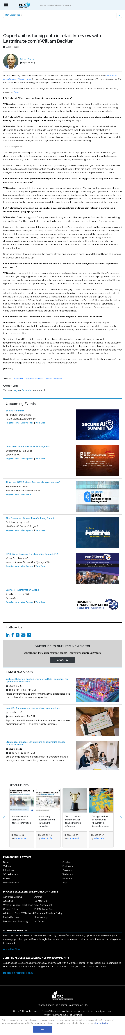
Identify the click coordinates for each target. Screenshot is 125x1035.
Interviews (8, 870)
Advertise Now (11, 949)
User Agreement (43, 905)
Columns (67, 870)
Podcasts (67, 866)
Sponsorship (41, 917)
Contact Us (40, 901)
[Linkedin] (8, 636)
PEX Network (73, 838)
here (16, 92)
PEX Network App (44, 909)
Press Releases (11, 882)
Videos (7, 866)
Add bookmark (12, 47)
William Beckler (27, 59)
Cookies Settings (72, 1015)
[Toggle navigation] (6, 5)
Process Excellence (54, 378)
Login (16, 390)
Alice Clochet (20, 838)
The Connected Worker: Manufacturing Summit (30, 518)
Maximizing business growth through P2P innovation (47, 821)
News (6, 862)
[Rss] (29, 636)
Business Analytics (34, 378)
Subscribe (27, 390)
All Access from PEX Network (18, 913)
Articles (66, 862)
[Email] (24, 636)
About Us (8, 901)
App (64, 882)
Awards (38, 896)
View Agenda (27, 423)
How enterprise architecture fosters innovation (21, 819)
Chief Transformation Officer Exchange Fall (28, 446)
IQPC (85, 1005)
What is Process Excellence (18, 905)
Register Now (12, 423)
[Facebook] (13, 636)
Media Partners (11, 917)
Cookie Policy (10, 909)
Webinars (67, 874)
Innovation (19, 378)
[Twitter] (18, 636)
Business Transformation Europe (22, 590)
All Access (40, 921)
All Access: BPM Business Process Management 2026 (33, 482)
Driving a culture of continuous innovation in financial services (100, 821)
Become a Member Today (48, 913)
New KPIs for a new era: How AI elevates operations (33, 708)
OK (42, 1029)
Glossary (67, 878)
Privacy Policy (50, 1015)
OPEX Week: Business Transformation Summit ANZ (32, 554)
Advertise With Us (12, 896)
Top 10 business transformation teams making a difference (73, 821)
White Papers (10, 874)
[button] (62, 15)
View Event (41, 423)
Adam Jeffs (99, 838)
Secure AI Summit (15, 410)
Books (6, 878)
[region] (62, 1025)
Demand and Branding (15, 921)
